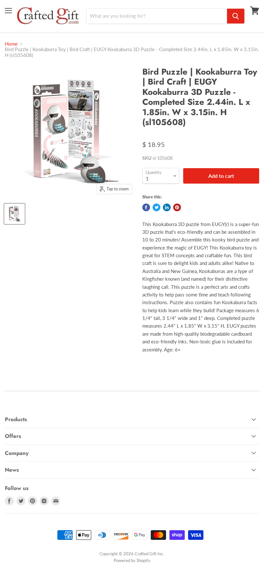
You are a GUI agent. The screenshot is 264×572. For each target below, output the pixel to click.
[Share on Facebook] (146, 207)
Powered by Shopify (132, 560)
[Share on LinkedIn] (167, 207)
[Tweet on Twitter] (156, 207)
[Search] (235, 16)
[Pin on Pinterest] (177, 207)
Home (11, 44)
